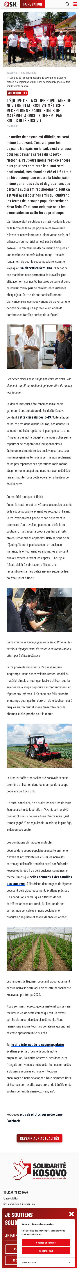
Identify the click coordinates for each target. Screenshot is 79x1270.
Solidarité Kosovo (15, 1192)
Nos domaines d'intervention (19, 1204)
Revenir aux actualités (39, 1138)
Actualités (12, 72)
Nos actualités (28, 72)
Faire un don (32, 4)
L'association (10, 1198)
